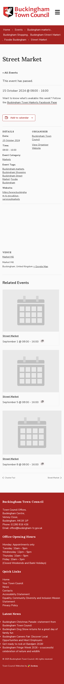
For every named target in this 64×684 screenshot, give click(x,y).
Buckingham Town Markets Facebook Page (32, 102)
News (5, 587)
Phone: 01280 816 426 (15, 524)
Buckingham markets (13, 168)
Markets (6, 159)
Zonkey (34, 666)
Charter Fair (9, 477)
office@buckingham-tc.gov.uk (26, 528)
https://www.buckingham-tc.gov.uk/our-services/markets (14, 196)
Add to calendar (19, 117)
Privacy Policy (10, 605)
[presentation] (31, 311)
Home (6, 579)
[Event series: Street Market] (42, 341)
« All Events (10, 73)
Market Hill (8, 256)
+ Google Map (40, 266)
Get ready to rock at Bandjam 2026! (22, 644)
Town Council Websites (13, 666)
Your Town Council (12, 583)
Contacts (7, 590)
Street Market (11, 336)
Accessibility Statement (16, 594)
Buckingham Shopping (14, 172)
